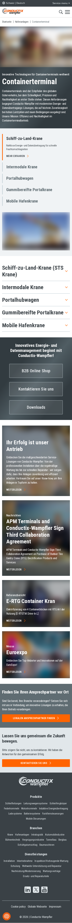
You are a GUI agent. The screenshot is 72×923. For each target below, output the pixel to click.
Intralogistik (37, 834)
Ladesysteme (15, 813)
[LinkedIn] (27, 890)
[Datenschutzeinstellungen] (7, 916)
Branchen (36, 828)
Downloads (36, 407)
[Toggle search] (61, 12)
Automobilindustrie (54, 834)
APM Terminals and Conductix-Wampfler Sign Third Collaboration (35, 531)
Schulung (15, 866)
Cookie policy (18, 906)
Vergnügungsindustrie (33, 839)
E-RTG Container (30, 601)
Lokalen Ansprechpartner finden (34, 718)
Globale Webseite (37, 906)
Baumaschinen (46, 844)
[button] (36, 147)
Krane (10, 834)
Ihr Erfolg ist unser (27, 445)
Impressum (55, 906)
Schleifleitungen (13, 803)
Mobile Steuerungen (36, 818)
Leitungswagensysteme (36, 803)
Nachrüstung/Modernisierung (26, 871)
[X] (36, 890)
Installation (9, 861)
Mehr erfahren (15, 156)
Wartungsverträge (51, 871)
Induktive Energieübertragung (53, 808)
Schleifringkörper (58, 803)
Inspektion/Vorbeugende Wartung (51, 861)
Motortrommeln (29, 808)
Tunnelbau (51, 839)
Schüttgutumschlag (27, 844)
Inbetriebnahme (25, 861)
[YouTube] (44, 890)
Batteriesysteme (32, 813)
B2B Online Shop (36, 370)
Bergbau (63, 839)
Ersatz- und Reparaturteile (36, 876)
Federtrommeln (11, 808)
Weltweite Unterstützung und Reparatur (41, 866)
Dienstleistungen (36, 854)
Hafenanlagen (22, 834)
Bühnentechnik (12, 839)
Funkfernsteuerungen (53, 813)
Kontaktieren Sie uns (36, 389)
